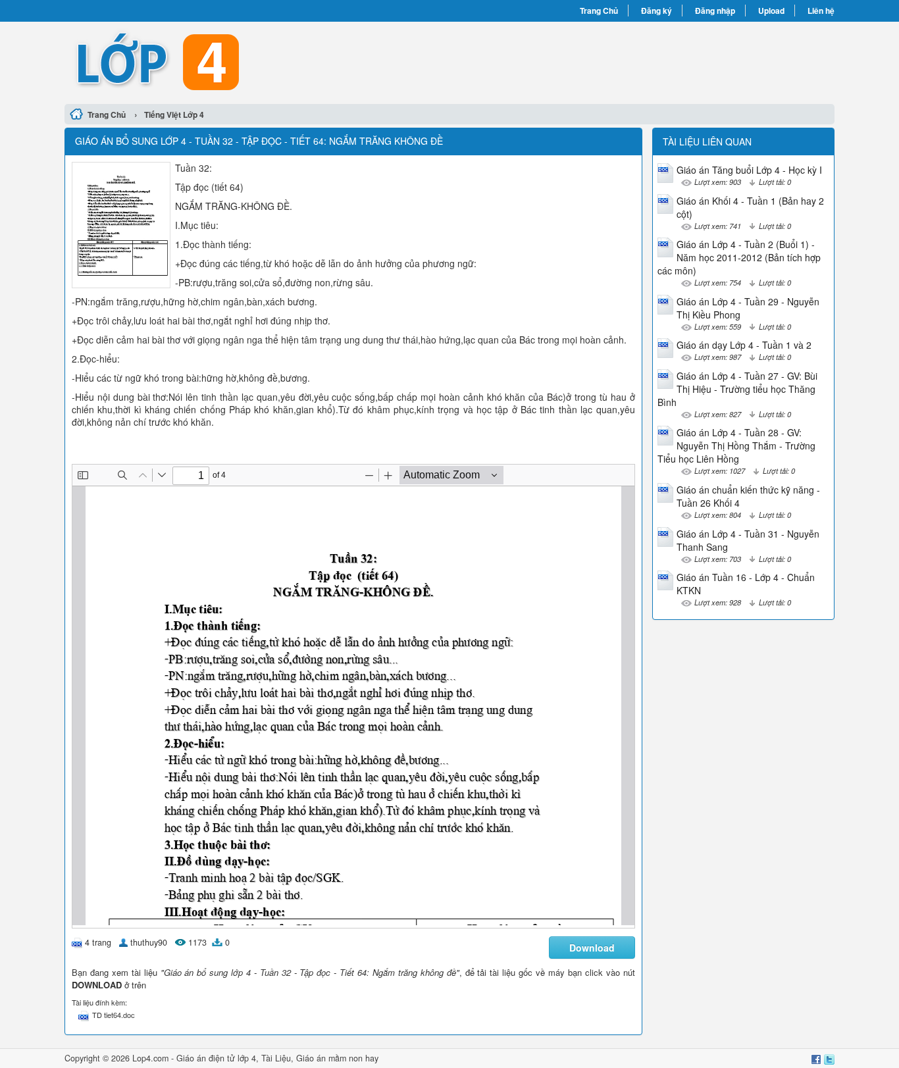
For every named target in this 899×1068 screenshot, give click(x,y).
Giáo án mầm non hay (337, 1058)
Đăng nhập (715, 10)
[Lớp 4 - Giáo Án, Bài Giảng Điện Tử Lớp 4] (257, 61)
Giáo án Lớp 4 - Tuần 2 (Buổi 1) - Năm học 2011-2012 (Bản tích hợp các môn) (739, 257)
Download (592, 947)
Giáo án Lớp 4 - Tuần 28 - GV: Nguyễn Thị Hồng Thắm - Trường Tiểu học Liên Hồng (736, 445)
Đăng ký (656, 10)
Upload (771, 10)
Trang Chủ (599, 10)
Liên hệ (821, 10)
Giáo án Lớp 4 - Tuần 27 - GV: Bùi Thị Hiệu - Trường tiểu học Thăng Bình (737, 389)
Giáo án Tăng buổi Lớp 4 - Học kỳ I (749, 169)
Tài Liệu (276, 1058)
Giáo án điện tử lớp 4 (216, 1058)
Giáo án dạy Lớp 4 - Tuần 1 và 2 (744, 344)
